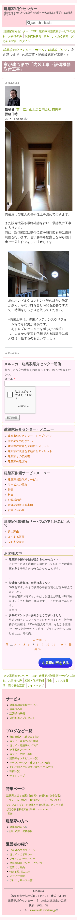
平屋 (32, 809)
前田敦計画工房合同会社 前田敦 (38, 109)
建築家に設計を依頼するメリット (28, 446)
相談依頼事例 (32, 36)
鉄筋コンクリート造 (51, 804)
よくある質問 (60, 36)
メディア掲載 (17, 876)
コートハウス (44, 809)
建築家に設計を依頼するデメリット (30, 451)
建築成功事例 (17, 713)
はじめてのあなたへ (20, 441)
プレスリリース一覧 (21, 880)
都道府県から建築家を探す (24, 736)
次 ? (63, 644)
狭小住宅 (55, 795)
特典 (10, 489)
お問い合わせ (16, 510)
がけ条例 (11, 809)
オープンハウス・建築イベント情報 (30, 762)
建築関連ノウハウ (19, 749)
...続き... (10, 813)
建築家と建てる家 (16, 795)
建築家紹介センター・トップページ (30, 436)
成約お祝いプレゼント (22, 718)
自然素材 (33, 795)
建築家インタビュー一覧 (23, 758)
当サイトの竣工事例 (21, 754)
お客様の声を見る (55, 663)
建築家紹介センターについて (26, 863)
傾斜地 (44, 795)
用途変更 (23, 809)
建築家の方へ (18, 827)
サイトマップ (35, 685)
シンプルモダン (15, 804)
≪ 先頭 (37, 640)
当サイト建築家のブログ (23, 745)
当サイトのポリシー (21, 854)
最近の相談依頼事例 (20, 505)
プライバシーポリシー (22, 858)
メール (10, 379)
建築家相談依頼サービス (23, 479)
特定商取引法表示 (19, 871)
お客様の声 (15, 36)
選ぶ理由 (13, 531)
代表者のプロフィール (22, 850)
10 (47, 644)
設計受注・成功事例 (21, 831)
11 (53, 644)
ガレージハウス (51, 800)
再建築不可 (32, 804)
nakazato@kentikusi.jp (44, 910)
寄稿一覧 (14, 771)
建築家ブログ (57, 50)
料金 (46, 36)
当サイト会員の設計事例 (23, 741)
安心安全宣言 (16, 542)
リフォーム (12, 800)
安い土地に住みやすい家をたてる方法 (31, 767)
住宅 (23, 800)
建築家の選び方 (17, 461)
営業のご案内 (17, 867)
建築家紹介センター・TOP (20, 31)
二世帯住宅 (33, 800)
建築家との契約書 (19, 456)
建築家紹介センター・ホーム (23, 50)
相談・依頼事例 (34, 680)
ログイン (24, 41)
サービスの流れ (17, 484)
